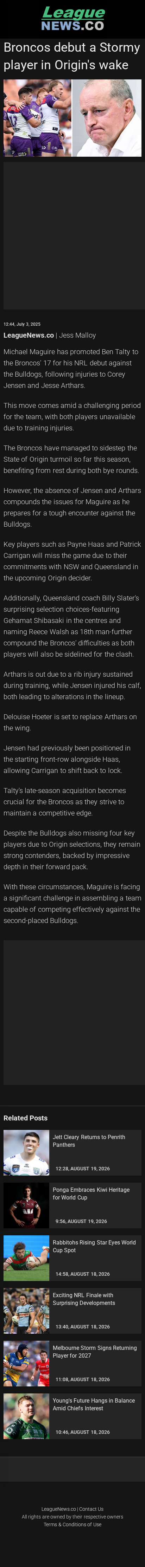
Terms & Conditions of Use (72, 1524)
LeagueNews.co (29, 335)
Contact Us (91, 1509)
